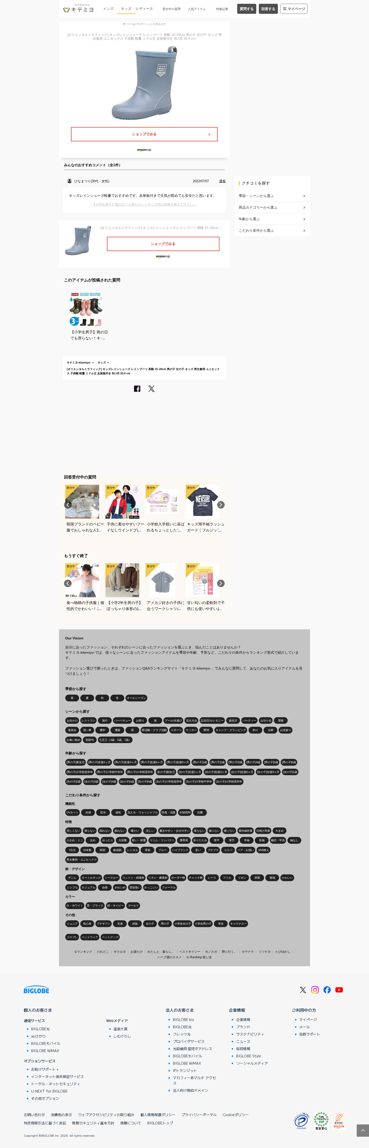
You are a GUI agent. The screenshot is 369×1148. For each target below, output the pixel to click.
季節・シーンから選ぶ (256, 196)
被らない (214, 830)
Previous (68, 505)
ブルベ (162, 850)
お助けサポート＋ (45, 1069)
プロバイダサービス (189, 1041)
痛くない (229, 830)
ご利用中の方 (304, 1010)
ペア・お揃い (245, 850)
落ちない (199, 830)
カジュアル (88, 887)
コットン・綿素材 (133, 877)
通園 (117, 730)
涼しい (150, 830)
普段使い (135, 887)
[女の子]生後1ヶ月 (190, 771)
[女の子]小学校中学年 (199, 781)
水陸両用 (185, 812)
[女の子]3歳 (91, 781)
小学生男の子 (203, 923)
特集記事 (222, 9)
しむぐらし (122, 1036)
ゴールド (133, 905)
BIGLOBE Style (248, 1055)
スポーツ (176, 730)
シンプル (72, 887)
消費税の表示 (61, 1114)
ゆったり (107, 840)
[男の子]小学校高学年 (140, 771)
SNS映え (263, 850)
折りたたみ (200, 840)
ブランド (243, 1026)
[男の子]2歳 (218, 762)
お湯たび (137, 951)
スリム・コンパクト (162, 840)
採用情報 (243, 1048)
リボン (242, 877)
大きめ (279, 830)
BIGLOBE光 (40, 1028)
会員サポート (309, 1034)
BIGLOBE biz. (184, 1019)
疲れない (120, 830)
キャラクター (238, 923)
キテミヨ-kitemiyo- (79, 362)
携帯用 (184, 840)
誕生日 (233, 720)
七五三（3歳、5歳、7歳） (115, 739)
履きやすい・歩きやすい (174, 830)
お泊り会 (265, 720)
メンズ (108, 9)
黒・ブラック (95, 905)
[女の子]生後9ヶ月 (268, 771)
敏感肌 (117, 850)
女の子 (150, 923)
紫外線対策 (246, 830)
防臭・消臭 (168, 812)
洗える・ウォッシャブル (143, 812)
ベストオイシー (189, 951)
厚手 (216, 840)
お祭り (140, 720)
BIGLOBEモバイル (45, 1043)
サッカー (191, 730)
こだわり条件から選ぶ (256, 230)
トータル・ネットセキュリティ (55, 1083)
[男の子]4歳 (253, 762)
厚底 (147, 850)
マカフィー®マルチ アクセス (194, 1080)
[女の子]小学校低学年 (169, 781)
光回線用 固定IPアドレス (192, 1048)
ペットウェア (90, 937)
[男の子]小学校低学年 (80, 771)
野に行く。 (229, 951)
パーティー (249, 720)
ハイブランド (180, 850)
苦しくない (73, 830)
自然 (105, 887)
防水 (103, 812)
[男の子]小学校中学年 (110, 771)
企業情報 (237, 1010)
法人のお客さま (180, 1010)
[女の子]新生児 (166, 771)
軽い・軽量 (139, 840)
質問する (247, 9)
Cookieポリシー (236, 1114)
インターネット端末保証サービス (57, 1076)
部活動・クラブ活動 (154, 730)
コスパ (228, 850)
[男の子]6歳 (289, 762)
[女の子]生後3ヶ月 (216, 771)
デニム (72, 877)
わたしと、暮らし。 (160, 951)
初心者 (87, 923)
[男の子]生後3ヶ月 (125, 762)
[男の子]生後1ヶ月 (99, 762)
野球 (206, 730)
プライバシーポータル (199, 1114)
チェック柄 (196, 877)
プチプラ (213, 850)
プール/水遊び (173, 720)
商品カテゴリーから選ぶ (258, 207)
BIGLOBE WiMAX (45, 1050)
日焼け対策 (263, 830)
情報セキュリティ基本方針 (93, 1122)
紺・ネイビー (115, 905)
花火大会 (191, 720)
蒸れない (104, 830)
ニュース (243, 1041)
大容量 (122, 840)
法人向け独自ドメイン (190, 1090)
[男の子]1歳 (200, 762)
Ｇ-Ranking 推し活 (199, 957)
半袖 (247, 840)
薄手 (231, 840)
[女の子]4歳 (109, 781)
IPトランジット (185, 1070)
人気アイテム (197, 9)
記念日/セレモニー (212, 720)
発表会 (72, 730)
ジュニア (72, 923)
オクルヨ (120, 951)
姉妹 (135, 923)
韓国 (102, 850)
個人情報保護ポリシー (157, 1114)
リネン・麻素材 (157, 877)
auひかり (38, 1036)
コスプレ (72, 937)
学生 (221, 923)
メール (304, 1026)
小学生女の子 (182, 923)
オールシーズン (136, 697)
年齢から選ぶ (249, 219)
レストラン (88, 720)
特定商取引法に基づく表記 (45, 1122)
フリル (227, 877)
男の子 (165, 923)
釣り (255, 730)
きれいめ (120, 887)
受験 (281, 720)
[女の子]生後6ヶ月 (242, 771)
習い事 (87, 730)
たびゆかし (282, 951)
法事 (270, 730)
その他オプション (45, 1098)
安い (198, 850)
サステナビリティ (250, 1034)
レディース (144, 9)
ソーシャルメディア (252, 1063)
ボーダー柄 (178, 877)
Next (221, 505)
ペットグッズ (110, 937)
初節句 (90, 739)
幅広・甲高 (278, 840)
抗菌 (200, 812)
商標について (130, 1122)
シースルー (111, 877)
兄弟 (120, 923)
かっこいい (151, 887)
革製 (257, 877)
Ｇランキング (83, 951)
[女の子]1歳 (290, 771)
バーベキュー (122, 720)
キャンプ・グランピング (231, 730)
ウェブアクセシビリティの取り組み (106, 1114)
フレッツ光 (182, 1034)
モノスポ (211, 951)
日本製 (87, 850)
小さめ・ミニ (75, 840)
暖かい (135, 830)
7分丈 (72, 850)
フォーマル (169, 887)
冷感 (88, 812)
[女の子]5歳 (127, 781)
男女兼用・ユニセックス (82, 859)
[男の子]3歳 (235, 762)
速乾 (118, 812)
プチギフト (103, 923)
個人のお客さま (38, 1010)
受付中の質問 (171, 9)
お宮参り (285, 730)
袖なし (294, 840)
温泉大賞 (120, 1028)
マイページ (296, 9)
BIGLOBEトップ (160, 1122)
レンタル (132, 850)
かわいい (287, 877)
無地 (272, 877)
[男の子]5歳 (271, 762)
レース (212, 877)
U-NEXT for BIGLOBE (49, 1091)
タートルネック (91, 877)
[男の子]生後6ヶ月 (152, 762)
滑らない (89, 830)
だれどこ (103, 951)
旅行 (105, 720)
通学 (102, 730)
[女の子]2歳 (74, 781)
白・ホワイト (75, 905)
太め (92, 840)
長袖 (262, 840)
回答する (268, 9)
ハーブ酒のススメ (169, 957)
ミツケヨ (265, 951)
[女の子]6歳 (145, 781)
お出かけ (72, 720)
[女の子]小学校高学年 (229, 781)
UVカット (73, 812)
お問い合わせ (34, 1114)
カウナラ (248, 951)
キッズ (126, 9)
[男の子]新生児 (76, 762)
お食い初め (73, 739)
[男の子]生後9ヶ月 (178, 762)
